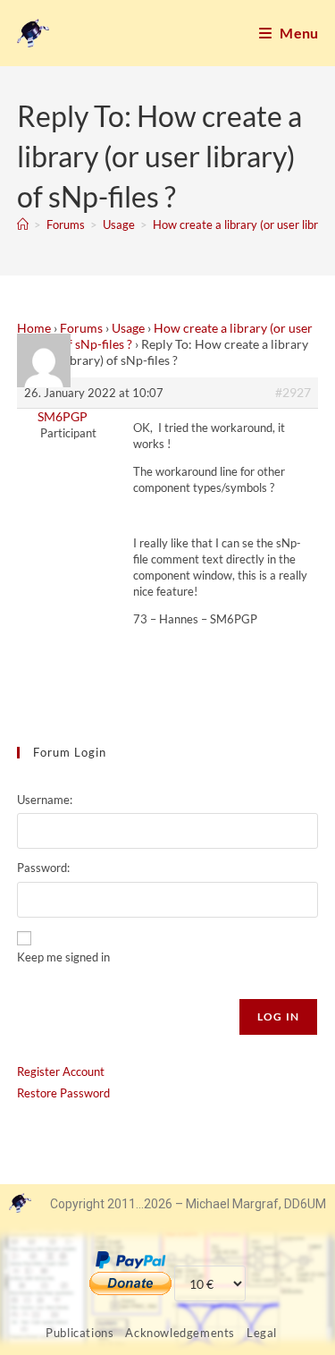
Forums (81, 327)
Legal (262, 1332)
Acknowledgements (180, 1332)
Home (34, 327)
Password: (43, 867)
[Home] (23, 224)
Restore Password (63, 1093)
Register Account (61, 1071)
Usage (128, 327)
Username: (44, 799)
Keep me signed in (63, 957)
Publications (79, 1332)
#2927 (293, 392)
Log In (278, 1016)
